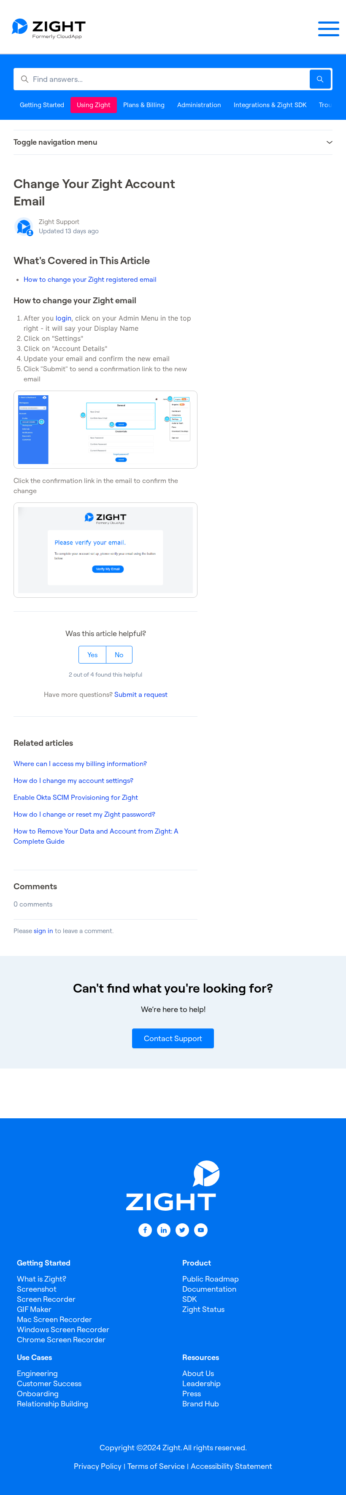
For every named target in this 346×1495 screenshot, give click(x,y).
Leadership (201, 1383)
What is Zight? (41, 1279)
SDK (189, 1299)
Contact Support (173, 1038)
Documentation (209, 1289)
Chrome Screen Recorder (61, 1339)
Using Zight (94, 105)
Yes (92, 654)
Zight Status (203, 1309)
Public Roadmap (210, 1279)
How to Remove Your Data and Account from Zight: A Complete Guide (96, 836)
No (119, 654)
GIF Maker (34, 1309)
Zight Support (59, 222)
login (63, 318)
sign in (43, 931)
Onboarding (38, 1393)
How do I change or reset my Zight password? (84, 814)
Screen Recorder (46, 1299)
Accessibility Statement (231, 1466)
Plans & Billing (144, 105)
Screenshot (37, 1289)
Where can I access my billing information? (80, 763)
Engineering (37, 1373)
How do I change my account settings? (73, 780)
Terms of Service (156, 1466)
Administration (199, 105)
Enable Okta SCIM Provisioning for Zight (76, 797)
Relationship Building (52, 1404)
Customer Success (49, 1383)
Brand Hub (200, 1404)
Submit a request (141, 694)
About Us (198, 1373)
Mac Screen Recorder (54, 1319)
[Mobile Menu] (328, 29)
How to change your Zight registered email (90, 279)
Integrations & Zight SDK (270, 105)
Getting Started (42, 105)
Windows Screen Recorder (63, 1329)
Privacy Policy (98, 1466)
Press (191, 1393)
